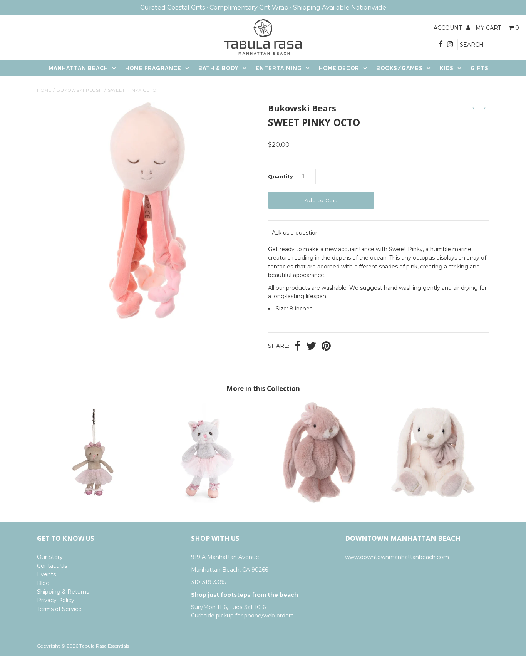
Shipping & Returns (63, 591)
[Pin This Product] (326, 347)
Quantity (280, 176)
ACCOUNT (448, 27)
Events (46, 574)
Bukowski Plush (80, 90)
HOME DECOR (339, 68)
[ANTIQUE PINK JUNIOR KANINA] (319, 502)
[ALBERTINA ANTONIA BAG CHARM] (93, 502)
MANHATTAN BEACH (78, 68)
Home (44, 90)
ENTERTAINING (279, 68)
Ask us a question (295, 232)
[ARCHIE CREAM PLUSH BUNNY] (432, 502)
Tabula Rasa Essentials (104, 646)
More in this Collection (263, 388)
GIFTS (480, 68)
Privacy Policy (55, 600)
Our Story (50, 557)
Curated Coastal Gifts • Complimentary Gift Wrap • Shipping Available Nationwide (263, 7)
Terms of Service (59, 609)
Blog (43, 583)
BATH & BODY (218, 68)
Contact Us (52, 565)
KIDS (447, 68)
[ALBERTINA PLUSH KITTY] (206, 502)
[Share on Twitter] (311, 347)
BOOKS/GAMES (399, 68)
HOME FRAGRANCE (153, 68)
